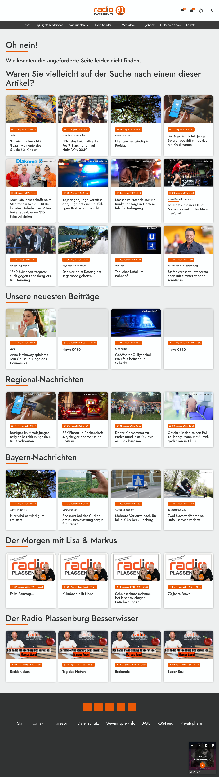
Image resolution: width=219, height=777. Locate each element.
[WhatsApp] (9, 10)
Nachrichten (77, 25)
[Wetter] (201, 10)
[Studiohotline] (36, 10)
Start (26, 25)
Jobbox (150, 25)
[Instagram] (23, 10)
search (211, 10)
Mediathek (128, 25)
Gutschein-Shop (170, 25)
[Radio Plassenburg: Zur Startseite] (109, 10)
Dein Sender (103, 25)
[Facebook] (16, 10)
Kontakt (190, 25)
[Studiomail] (29, 10)
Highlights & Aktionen (49, 25)
